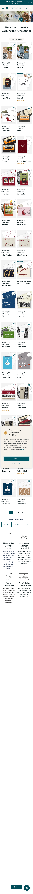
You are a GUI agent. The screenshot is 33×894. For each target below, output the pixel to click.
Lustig (6, 524)
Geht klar (16, 459)
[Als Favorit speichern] (13, 45)
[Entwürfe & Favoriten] (26, 8)
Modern (16, 524)
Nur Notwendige (16, 464)
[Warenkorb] (30, 8)
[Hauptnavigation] (3, 8)
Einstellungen (16, 454)
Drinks (27, 524)
